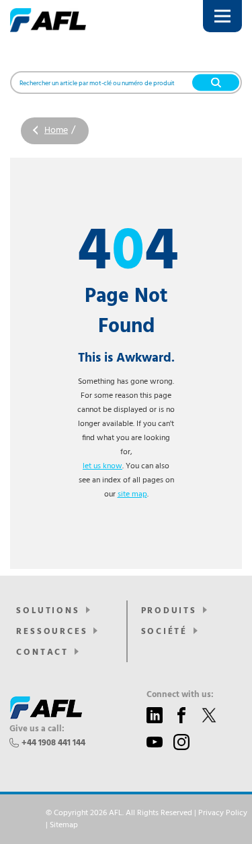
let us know (102, 466)
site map (132, 494)
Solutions (47, 611)
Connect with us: (180, 695)
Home (56, 130)
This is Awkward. (126, 358)
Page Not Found (126, 312)
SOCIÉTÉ (164, 632)
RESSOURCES (51, 632)
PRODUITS (169, 611)
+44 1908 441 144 (53, 743)
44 (126, 253)
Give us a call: (37, 729)
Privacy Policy (222, 813)
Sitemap (64, 825)
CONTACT (42, 652)
